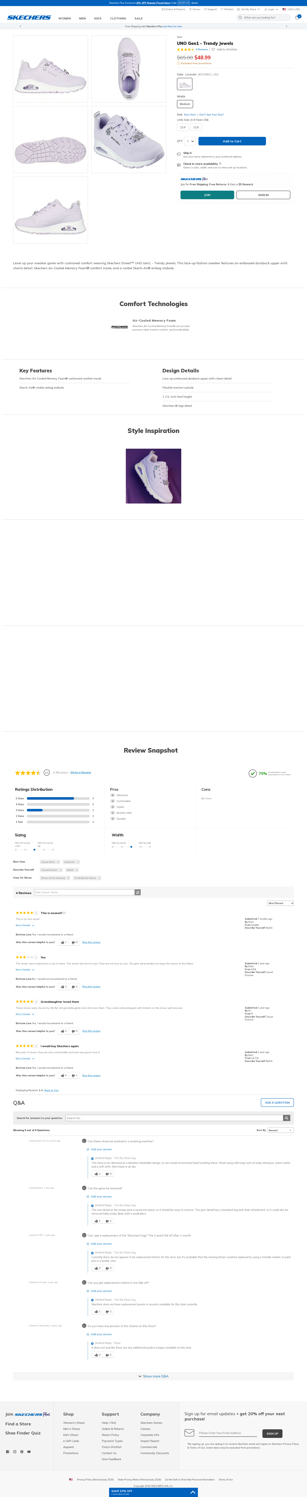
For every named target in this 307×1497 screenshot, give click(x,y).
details (194, 3)
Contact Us (109, 1453)
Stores (196, 9)
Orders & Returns (175, 9)
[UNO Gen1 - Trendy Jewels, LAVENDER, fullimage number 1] (128, 68)
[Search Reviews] (137, 892)
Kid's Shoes (70, 1435)
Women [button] (64, 18)
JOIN (207, 195)
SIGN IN (263, 195)
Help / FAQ (109, 1422)
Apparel (68, 1447)
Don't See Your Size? (211, 114)
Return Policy (110, 1435)
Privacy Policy (291, 1444)
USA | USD (293, 9)
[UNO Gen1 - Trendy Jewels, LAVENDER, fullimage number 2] (50, 139)
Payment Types (112, 1441)
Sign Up (272, 1433)
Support (212, 9)
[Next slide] (287, 26)
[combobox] (263, 17)
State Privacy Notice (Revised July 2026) (139, 1479)
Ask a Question (277, 1102)
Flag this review (91, 942)
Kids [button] (98, 18)
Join (10, 1414)
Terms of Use (197, 1447)
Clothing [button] (118, 18)
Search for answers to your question (39, 1118)
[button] (271, 9)
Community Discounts (155, 1453)
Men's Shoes (71, 1429)
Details (192, 26)
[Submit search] (286, 1118)
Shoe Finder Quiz (23, 1433)
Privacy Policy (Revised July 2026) (95, 1479)
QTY (179, 141)
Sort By (261, 1130)
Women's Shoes (74, 1422)
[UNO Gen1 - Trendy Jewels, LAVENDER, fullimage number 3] (128, 139)
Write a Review (80, 772)
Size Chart (190, 114)
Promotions (70, 1453)
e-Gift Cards (71, 1441)
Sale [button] (139, 18)
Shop (184, 26)
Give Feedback (111, 1459)
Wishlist (228, 9)
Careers (145, 1429)
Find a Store (18, 1424)
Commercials (149, 1447)
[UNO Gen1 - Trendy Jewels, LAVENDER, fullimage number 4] (50, 210)
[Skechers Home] (29, 17)
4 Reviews (202, 49)
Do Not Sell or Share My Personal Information (190, 1479)
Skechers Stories (151, 1422)
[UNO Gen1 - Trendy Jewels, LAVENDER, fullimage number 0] (50, 68)
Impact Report (150, 1441)
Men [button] (82, 18)
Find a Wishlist (112, 1447)
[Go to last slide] (20, 26)
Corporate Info (150, 1435)
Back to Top (51, 1090)
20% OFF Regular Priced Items (153, 3)
